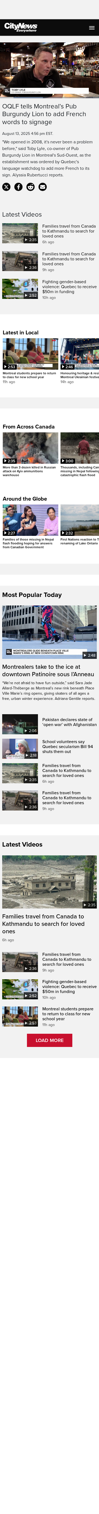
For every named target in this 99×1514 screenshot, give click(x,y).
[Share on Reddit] (30, 187)
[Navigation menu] (92, 27)
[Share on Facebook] (18, 187)
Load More (50, 1040)
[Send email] (42, 187)
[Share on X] (6, 187)
